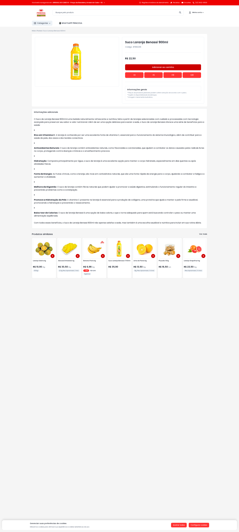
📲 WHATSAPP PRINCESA (70, 23)
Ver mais (203, 234)
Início (34, 31)
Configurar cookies (199, 525)
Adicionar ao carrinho (163, 67)
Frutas (39, 31)
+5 (153, 75)
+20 (192, 75)
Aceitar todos (179, 525)
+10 (172, 75)
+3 (134, 75)
